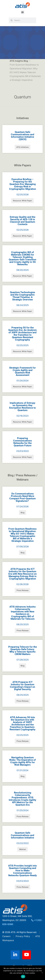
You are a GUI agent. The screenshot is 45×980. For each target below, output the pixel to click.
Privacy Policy (23, 936)
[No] (42, 973)
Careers (6, 936)
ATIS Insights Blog (19, 61)
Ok (23, 976)
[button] (22, 12)
